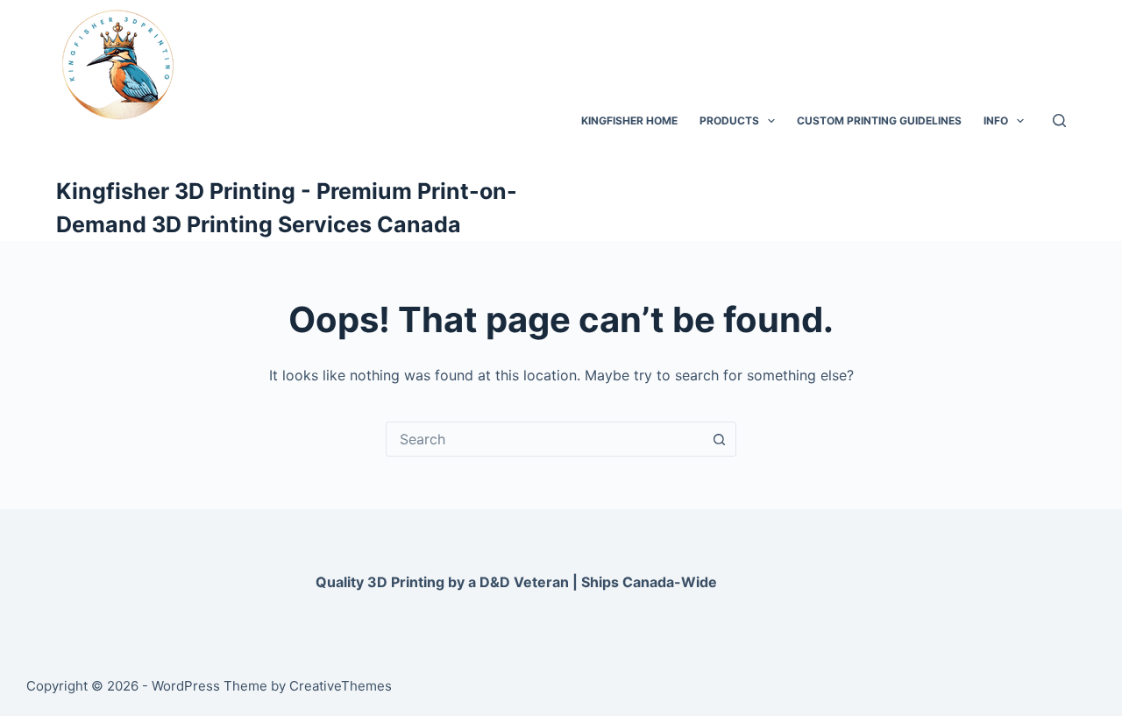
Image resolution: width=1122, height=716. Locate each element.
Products (729, 120)
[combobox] (544, 439)
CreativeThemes (340, 685)
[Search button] (718, 439)
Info (996, 120)
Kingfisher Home (629, 120)
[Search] (1059, 120)
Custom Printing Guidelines (879, 120)
